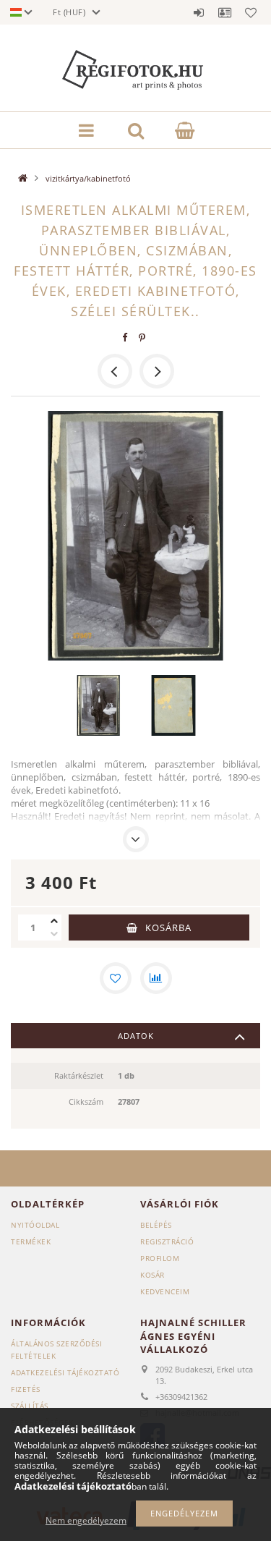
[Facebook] (124, 337)
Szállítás (29, 1406)
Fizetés (25, 1389)
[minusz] (54, 934)
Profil (225, 12)
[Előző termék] (115, 371)
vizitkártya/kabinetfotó (88, 178)
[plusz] (54, 920)
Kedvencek (251, 12)
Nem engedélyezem (86, 1520)
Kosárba (168, 927)
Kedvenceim (164, 1291)
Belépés (199, 12)
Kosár (152, 1275)
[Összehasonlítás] (156, 978)
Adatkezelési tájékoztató (65, 1372)
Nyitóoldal (35, 1225)
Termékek (31, 1241)
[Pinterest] (142, 337)
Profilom (159, 1258)
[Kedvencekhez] (116, 978)
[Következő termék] (156, 371)
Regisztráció (167, 1241)
